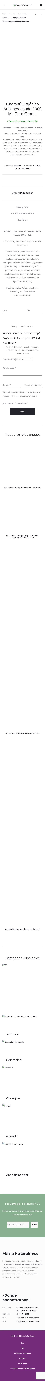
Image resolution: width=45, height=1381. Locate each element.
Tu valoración (9, 368)
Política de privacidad (22, 1353)
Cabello (5, 18)
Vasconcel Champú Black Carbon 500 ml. (22, 487)
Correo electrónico (33, 385)
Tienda (12, 14)
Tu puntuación (9, 359)
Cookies (22, 1358)
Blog (22, 1343)
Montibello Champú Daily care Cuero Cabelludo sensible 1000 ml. (22, 536)
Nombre (7, 385)
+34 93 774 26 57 (22, 1314)
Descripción (22, 207)
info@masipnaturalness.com (27, 1318)
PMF (22, 1348)
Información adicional (22, 213)
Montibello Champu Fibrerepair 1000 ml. (22, 929)
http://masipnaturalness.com (27, 1321)
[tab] (22, 207)
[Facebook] (22, 1375)
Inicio (4, 14)
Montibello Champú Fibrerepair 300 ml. (22, 733)
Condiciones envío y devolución (22, 1368)
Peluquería (22, 14)
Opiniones (22, 220)
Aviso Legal (22, 1363)
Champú (18, 168)
